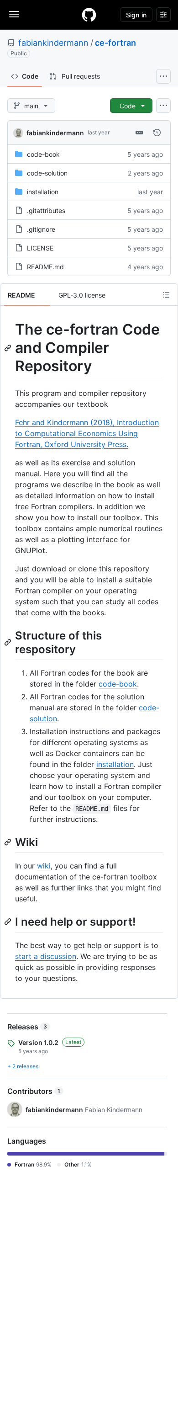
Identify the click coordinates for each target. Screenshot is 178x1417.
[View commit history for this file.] (157, 132)
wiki (44, 865)
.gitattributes (46, 210)
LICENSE (40, 248)
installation (42, 192)
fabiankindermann (53, 43)
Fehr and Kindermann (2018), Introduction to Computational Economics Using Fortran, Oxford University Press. (87, 433)
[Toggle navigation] (14, 14)
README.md (45, 267)
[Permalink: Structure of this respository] (8, 642)
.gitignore (41, 229)
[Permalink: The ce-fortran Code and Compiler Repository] (8, 347)
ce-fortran (115, 43)
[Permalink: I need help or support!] (8, 921)
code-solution (47, 173)
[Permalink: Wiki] (8, 842)
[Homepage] (89, 14)
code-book (43, 154)
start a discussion (45, 956)
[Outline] (166, 295)
